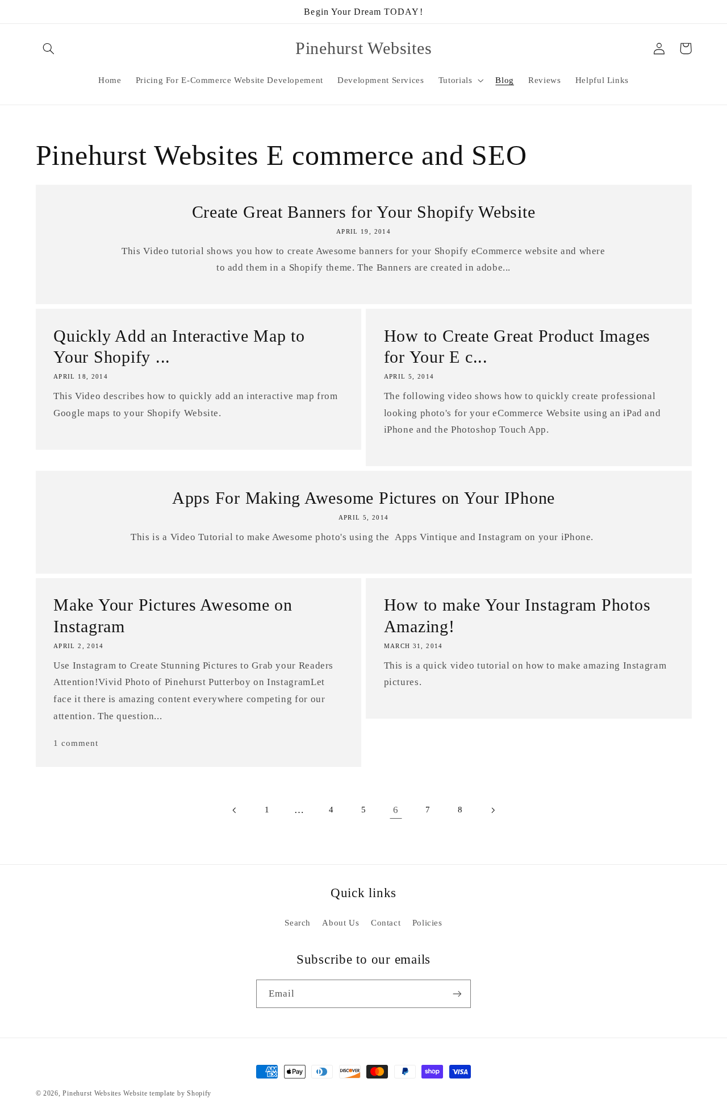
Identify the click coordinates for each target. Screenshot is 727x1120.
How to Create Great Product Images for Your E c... (517, 346)
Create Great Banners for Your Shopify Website (364, 211)
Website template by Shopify (167, 1093)
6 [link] (396, 809)
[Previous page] (235, 810)
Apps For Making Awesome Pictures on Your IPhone (363, 497)
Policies (427, 922)
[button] (49, 48)
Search (298, 922)
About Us (340, 922)
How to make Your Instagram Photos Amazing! (517, 615)
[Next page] (492, 810)
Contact (385, 922)
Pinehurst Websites (91, 1093)
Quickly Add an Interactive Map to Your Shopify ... (179, 346)
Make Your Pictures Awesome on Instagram (173, 615)
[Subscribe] (457, 993)
